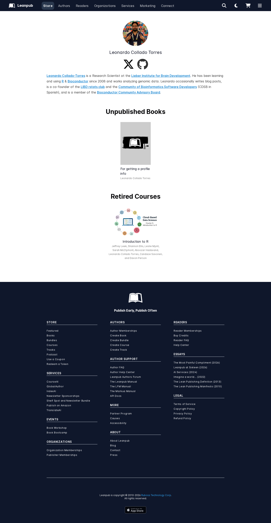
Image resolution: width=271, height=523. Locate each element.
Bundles (52, 340)
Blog (113, 445)
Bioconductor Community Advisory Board (128, 92)
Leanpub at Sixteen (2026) (190, 367)
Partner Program (121, 413)
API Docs (116, 395)
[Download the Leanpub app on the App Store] (135, 509)
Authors (64, 6)
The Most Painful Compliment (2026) (197, 362)
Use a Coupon (56, 359)
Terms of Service (185, 404)
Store (48, 6)
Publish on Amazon (59, 405)
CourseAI (53, 381)
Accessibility (118, 423)
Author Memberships (123, 330)
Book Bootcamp (57, 432)
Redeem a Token (57, 364)
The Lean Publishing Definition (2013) (197, 381)
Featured (53, 330)
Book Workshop (57, 427)
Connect (167, 6)
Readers (82, 6)
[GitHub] (142, 64)
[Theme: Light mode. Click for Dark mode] (236, 5)
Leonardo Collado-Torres (66, 76)
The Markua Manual (123, 391)
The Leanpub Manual (123, 381)
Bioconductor (78, 81)
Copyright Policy (184, 408)
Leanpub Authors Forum (125, 376)
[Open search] (224, 5)
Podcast (52, 354)
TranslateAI (54, 410)
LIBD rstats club (93, 87)
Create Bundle (119, 340)
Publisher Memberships (62, 454)
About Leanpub (120, 440)
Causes (115, 418)
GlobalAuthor (55, 386)
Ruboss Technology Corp (156, 495)
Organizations (105, 6)
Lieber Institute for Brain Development (160, 76)
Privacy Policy (183, 413)
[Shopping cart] (248, 5)
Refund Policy (182, 418)
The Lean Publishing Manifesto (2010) (198, 386)
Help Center (181, 345)
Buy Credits (181, 335)
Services (127, 6)
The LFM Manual (120, 386)
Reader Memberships (188, 330)
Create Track (118, 349)
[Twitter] (128, 64)
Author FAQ (117, 367)
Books (51, 335)
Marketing (148, 6)
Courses (52, 345)
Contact (115, 450)
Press (114, 454)
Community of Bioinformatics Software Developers (157, 87)
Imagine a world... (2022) (189, 376)
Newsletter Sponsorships (63, 395)
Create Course (119, 345)
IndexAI (51, 391)
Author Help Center (122, 372)
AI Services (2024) (185, 372)
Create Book (118, 335)
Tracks (51, 349)
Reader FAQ (181, 340)
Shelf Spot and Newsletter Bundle (68, 400)
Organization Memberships (64, 450)
